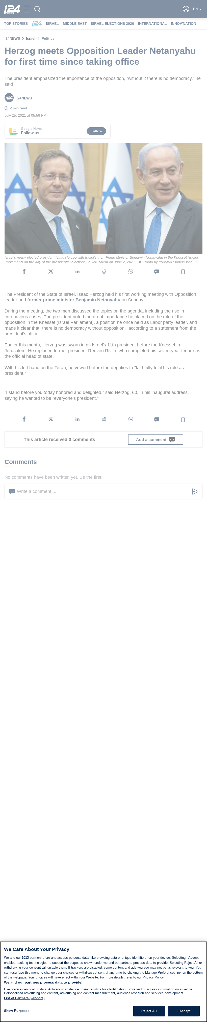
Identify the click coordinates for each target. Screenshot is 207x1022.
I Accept (183, 1011)
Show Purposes (16, 1011)
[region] (103, 981)
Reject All (149, 1011)
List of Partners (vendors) (24, 998)
